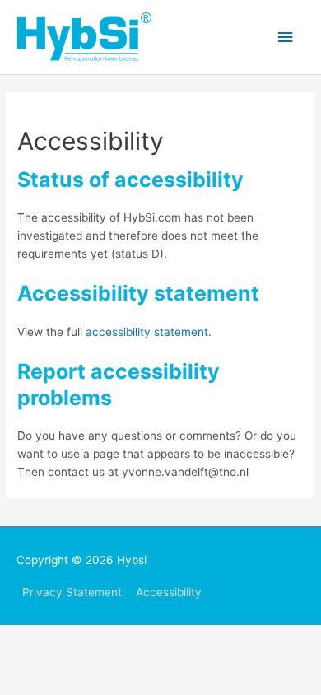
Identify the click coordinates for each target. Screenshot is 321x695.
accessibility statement (147, 331)
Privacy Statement (72, 592)
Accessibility (169, 592)
